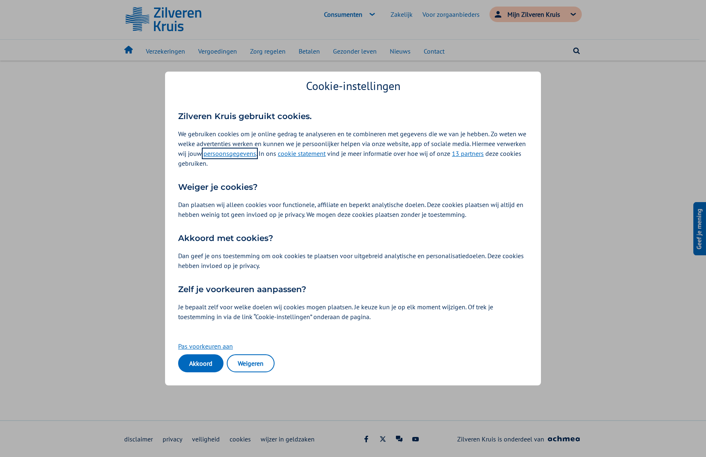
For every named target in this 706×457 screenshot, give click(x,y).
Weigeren (251, 363)
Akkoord (200, 363)
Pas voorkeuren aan (205, 346)
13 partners (468, 153)
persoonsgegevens (229, 153)
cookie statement (302, 153)
